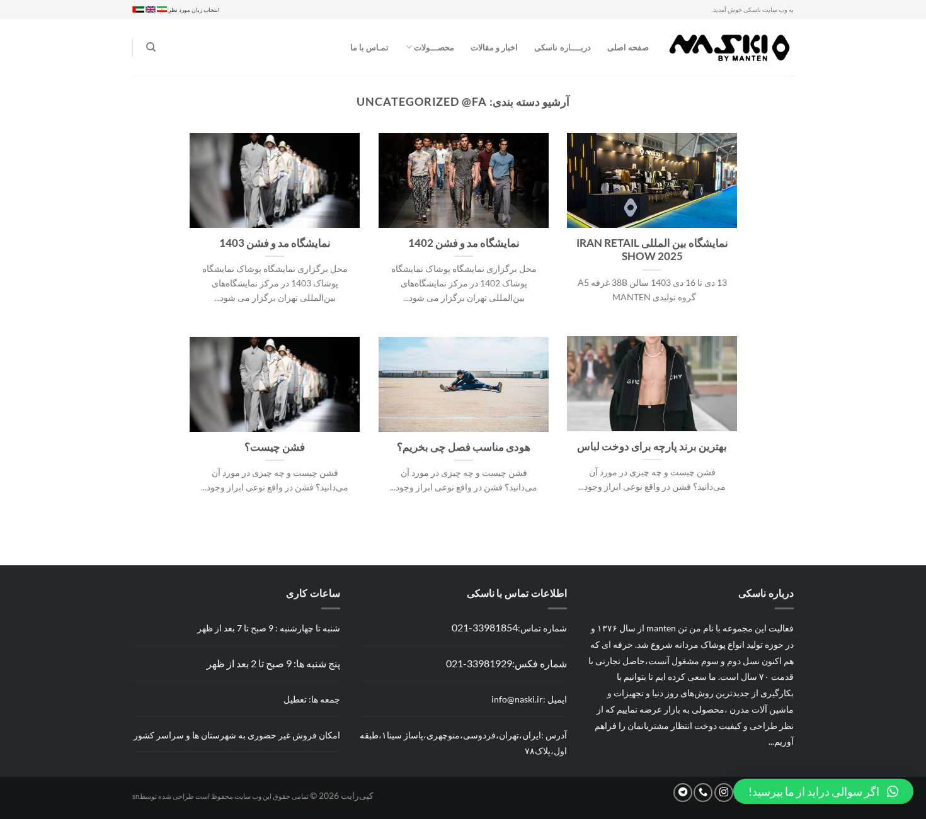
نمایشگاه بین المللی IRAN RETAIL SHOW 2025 (652, 250)
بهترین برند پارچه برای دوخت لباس (652, 446)
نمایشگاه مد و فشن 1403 (275, 243)
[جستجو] (151, 47)
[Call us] (703, 792)
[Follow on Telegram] (682, 792)
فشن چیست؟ (274, 447)
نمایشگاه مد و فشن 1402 (464, 243)
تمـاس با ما (369, 47)
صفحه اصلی (628, 47)
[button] (823, 791)
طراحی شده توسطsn (163, 796)
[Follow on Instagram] (723, 792)
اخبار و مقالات (494, 47)
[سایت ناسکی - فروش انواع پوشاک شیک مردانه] (731, 47)
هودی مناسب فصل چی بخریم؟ (463, 447)
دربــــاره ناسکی (562, 47)
